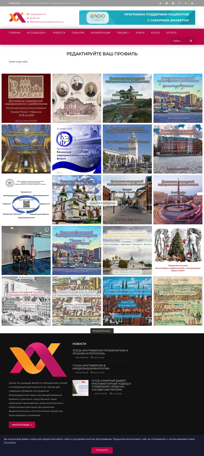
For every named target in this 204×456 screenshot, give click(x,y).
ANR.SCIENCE (81, 357)
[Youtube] (160, 3)
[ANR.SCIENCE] (36, 17)
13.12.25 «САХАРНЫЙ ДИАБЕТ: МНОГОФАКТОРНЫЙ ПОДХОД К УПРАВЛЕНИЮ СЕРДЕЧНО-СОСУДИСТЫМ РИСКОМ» (55, 3)
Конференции (100, 32)
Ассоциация (35, 32)
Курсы (155, 32)
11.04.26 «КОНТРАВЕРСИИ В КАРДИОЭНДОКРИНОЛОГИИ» (91, 367)
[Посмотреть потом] (179, 3)
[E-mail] (173, 3)
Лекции (122, 32)
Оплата (171, 32)
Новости (59, 32)
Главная (14, 32)
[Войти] (192, 3)
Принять (102, 450)
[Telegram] (166, 3)
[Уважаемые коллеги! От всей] (178, 250)
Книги (140, 32)
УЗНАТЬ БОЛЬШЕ (21, 425)
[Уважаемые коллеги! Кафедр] (26, 199)
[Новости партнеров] (76, 149)
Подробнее (10, 442)
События (78, 32)
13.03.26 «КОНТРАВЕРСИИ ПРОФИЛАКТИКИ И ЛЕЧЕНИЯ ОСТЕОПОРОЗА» (100, 352)
